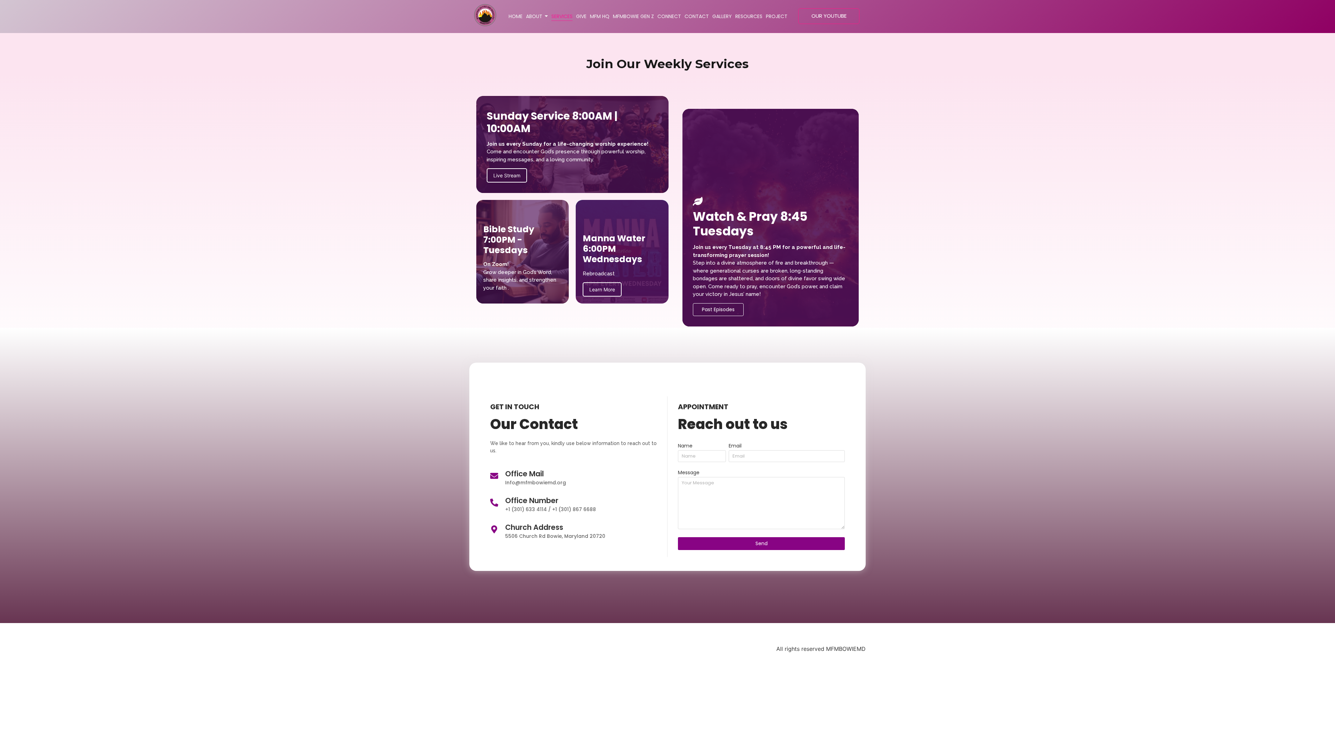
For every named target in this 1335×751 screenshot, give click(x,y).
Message (688, 473)
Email (735, 446)
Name (685, 446)
